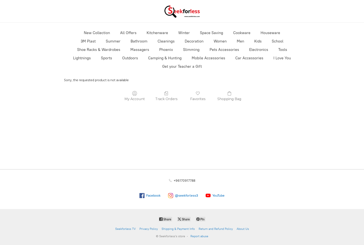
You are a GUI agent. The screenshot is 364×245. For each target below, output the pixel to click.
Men (240, 41)
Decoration (194, 41)
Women (220, 41)
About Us (243, 229)
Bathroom (139, 41)
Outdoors (130, 58)
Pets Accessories (224, 49)
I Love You (282, 58)
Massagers (139, 49)
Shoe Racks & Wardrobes (98, 49)
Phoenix (166, 49)
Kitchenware (157, 32)
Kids (258, 41)
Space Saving (211, 32)
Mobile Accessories (208, 58)
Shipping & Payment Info (178, 229)
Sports (106, 58)
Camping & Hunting (165, 58)
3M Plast (88, 41)
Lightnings (82, 58)
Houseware (270, 32)
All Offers (128, 32)
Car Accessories (249, 58)
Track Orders (166, 99)
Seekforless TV (125, 229)
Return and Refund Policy (216, 229)
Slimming (191, 49)
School (277, 41)
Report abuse (199, 236)
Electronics (258, 49)
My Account (134, 99)
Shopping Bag (229, 99)
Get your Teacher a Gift (182, 66)
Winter (184, 32)
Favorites (197, 99)
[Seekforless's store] (182, 11)
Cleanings (166, 41)
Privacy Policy (148, 229)
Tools (282, 49)
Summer (113, 41)
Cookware (241, 32)
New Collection (97, 32)
